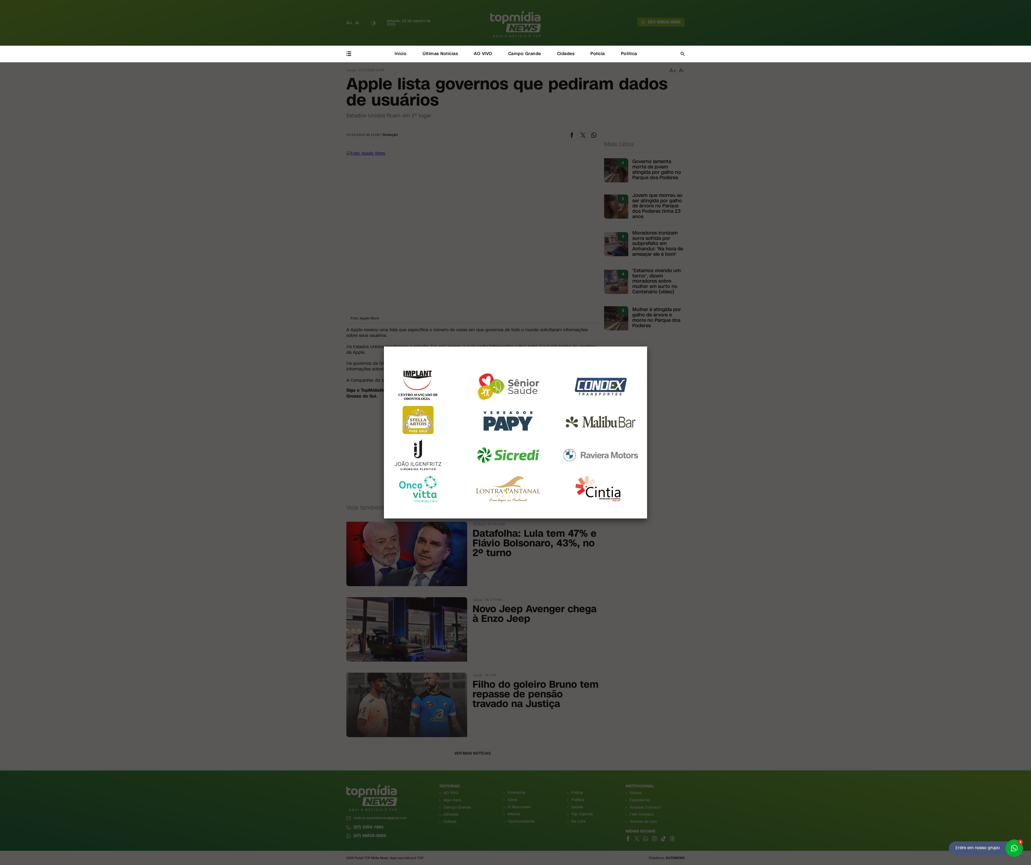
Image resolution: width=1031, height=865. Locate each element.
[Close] (647, 346)
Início (400, 54)
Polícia (597, 54)
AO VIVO (483, 54)
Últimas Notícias (440, 54)
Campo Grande (524, 54)
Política (629, 54)
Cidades (566, 54)
